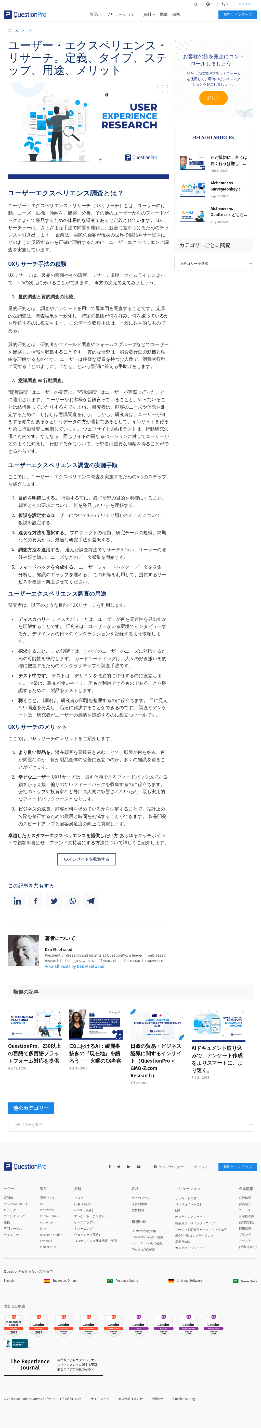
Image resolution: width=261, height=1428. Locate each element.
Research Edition (51, 1235)
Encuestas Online (65, 1280)
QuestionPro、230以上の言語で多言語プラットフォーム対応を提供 (34, 1053)
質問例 (8, 1198)
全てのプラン (141, 1198)
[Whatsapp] (72, 901)
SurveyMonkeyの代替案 (147, 1237)
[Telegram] (90, 901)
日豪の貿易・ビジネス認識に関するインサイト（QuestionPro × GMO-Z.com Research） (155, 1060)
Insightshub (48, 1247)
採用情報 (245, 1228)
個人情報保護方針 (130, 1399)
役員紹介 (245, 1204)
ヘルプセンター (171, 1167)
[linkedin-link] (128, 1167)
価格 (176, 14)
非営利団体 (139, 1204)
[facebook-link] (110, 1167)
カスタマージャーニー (190, 1248)
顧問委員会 (246, 1222)
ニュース (245, 1210)
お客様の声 (246, 1216)
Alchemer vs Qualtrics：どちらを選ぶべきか (227, 214)
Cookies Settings (184, 1399)
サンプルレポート (16, 1204)
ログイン (245, 4)
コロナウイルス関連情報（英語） (97, 1241)
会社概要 (245, 1198)
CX (30, 30)
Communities (49, 1216)
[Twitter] (54, 901)
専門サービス (13, 1228)
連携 (7, 1222)
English (9, 1280)
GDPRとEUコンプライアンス (194, 1235)
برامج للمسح (249, 1280)
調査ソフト (47, 1198)
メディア (245, 1241)
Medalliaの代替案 (143, 1249)
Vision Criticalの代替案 (147, 1243)
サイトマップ (100, 1399)
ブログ (78, 1198)
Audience (46, 1222)
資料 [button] (147, 14)
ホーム (13, 30)
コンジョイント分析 (189, 1204)
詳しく (213, 98)
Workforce (47, 1210)
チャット (201, 1167)
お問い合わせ (248, 1247)
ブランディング (14, 1216)
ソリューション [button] (120, 14)
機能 (164, 14)
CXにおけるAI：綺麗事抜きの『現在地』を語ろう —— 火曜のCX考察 (95, 1053)
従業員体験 (182, 1242)
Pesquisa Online (126, 1280)
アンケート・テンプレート (92, 1216)
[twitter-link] (119, 1167)
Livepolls (46, 1241)
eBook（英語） (84, 1210)
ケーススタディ (85, 1222)
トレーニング (83, 1228)
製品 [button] (94, 14)
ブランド (245, 1234)
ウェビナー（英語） (88, 1234)
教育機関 (138, 1210)
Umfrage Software (189, 1280)
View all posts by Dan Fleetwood (75, 966)
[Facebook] (35, 901)
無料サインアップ (238, 15)
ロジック (10, 1210)
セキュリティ (13, 1234)
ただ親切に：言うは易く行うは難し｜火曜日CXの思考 (229, 163)
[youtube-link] (138, 1167)
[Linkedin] (17, 901)
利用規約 (158, 1399)
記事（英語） (83, 1204)
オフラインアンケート (190, 1217)
